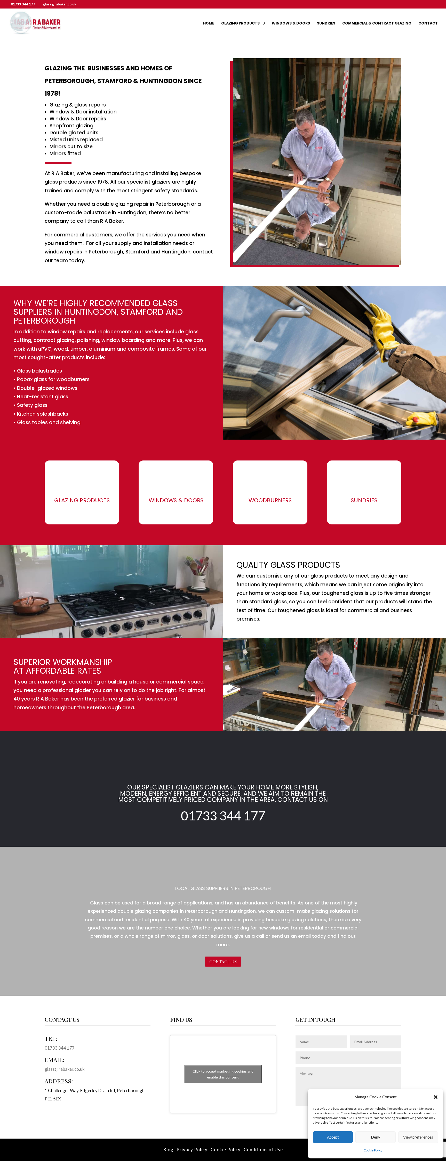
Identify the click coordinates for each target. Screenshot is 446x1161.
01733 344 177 (23, 4)
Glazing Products (240, 23)
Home (208, 23)
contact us (223, 961)
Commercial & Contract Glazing (376, 23)
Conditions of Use (263, 1149)
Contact (428, 23)
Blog (168, 1149)
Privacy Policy (192, 1149)
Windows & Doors (291, 23)
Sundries (326, 23)
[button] (435, 1097)
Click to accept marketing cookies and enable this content (223, 1074)
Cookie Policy (373, 1150)
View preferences (418, 1137)
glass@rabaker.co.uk (65, 1069)
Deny (375, 1137)
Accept (333, 1137)
